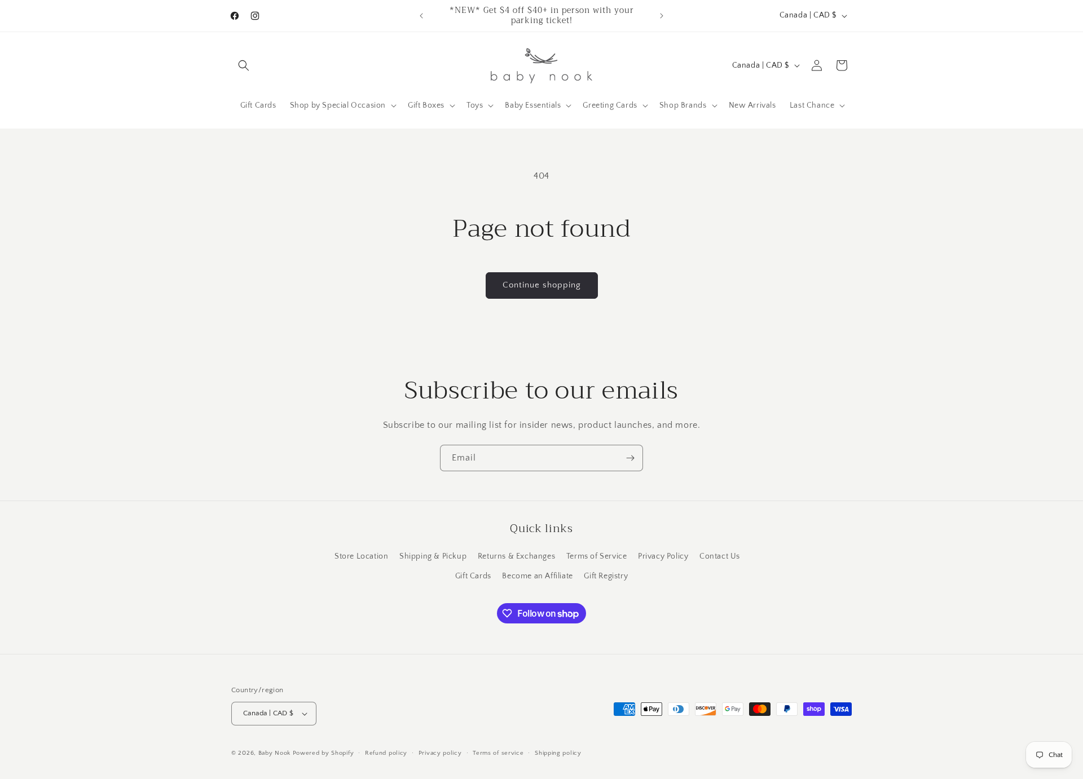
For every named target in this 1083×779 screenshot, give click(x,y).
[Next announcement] (661, 15)
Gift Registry (606, 576)
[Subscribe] (630, 458)
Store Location (361, 556)
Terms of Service (596, 556)
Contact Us (719, 556)
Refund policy (386, 753)
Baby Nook (274, 753)
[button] (243, 65)
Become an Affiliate (537, 576)
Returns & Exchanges (516, 556)
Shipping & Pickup (432, 556)
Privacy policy (440, 753)
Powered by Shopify (323, 753)
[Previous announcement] (421, 15)
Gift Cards (473, 576)
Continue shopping (542, 285)
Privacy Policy (663, 556)
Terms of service (498, 753)
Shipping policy (558, 753)
